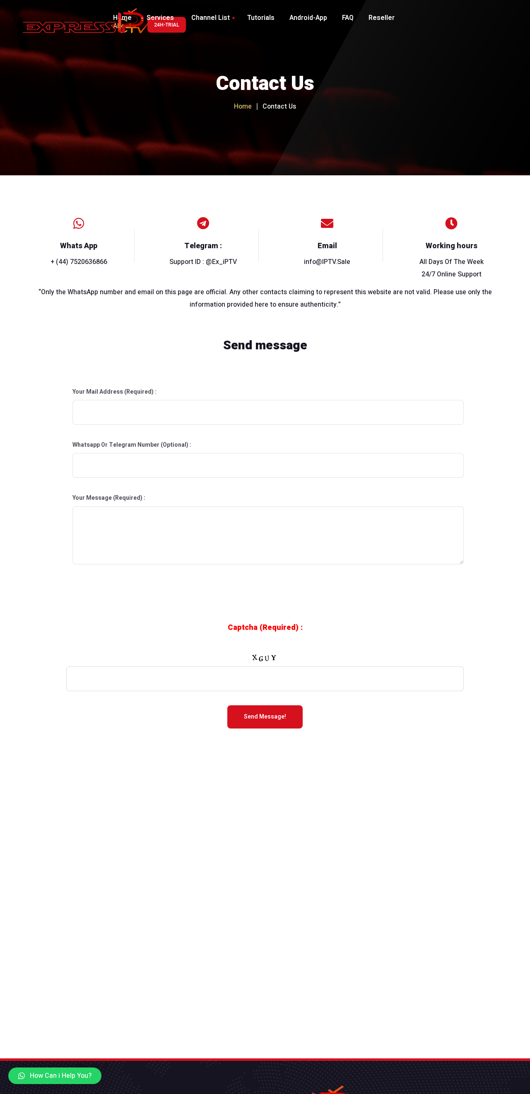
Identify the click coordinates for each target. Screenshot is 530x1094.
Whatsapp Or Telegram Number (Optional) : (131, 445)
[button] (54, 1075)
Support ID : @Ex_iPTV (203, 262)
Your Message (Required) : (108, 498)
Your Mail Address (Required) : (114, 391)
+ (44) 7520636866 (79, 262)
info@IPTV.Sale (327, 262)
